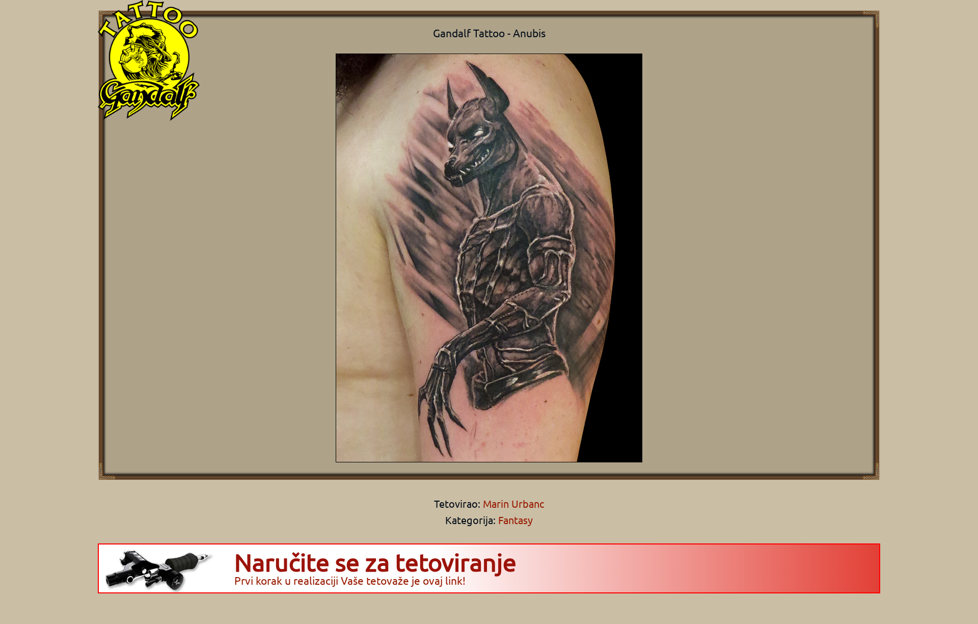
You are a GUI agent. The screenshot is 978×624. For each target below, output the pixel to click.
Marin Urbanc (512, 503)
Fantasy (515, 519)
